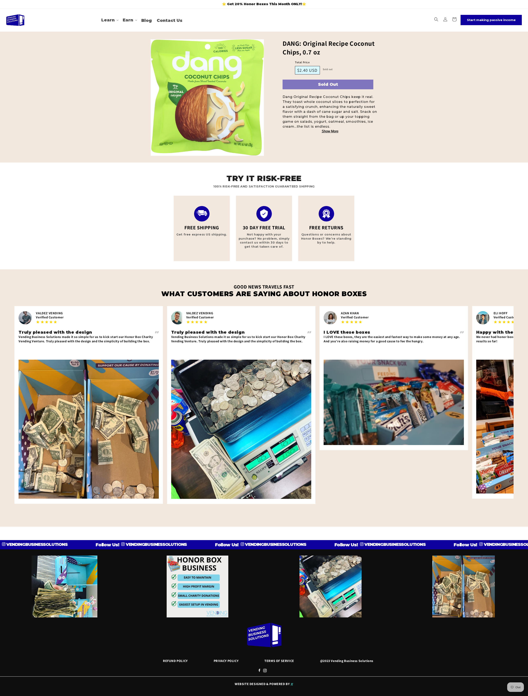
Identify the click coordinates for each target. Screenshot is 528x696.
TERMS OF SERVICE (279, 661)
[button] (109, 20)
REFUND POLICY (175, 661)
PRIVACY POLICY (226, 661)
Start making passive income (491, 20)
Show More (330, 131)
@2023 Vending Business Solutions (346, 661)
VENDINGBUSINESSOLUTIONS (119, 544)
